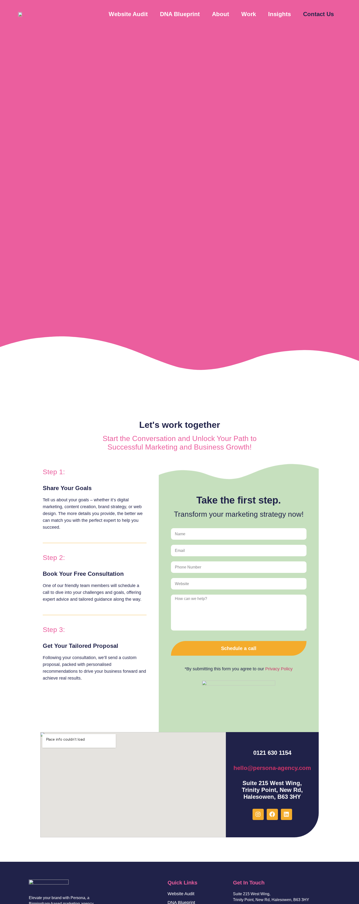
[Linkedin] (286, 814)
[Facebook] (272, 814)
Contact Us (318, 14)
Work (248, 14)
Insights (279, 14)
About (220, 14)
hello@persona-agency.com (272, 768)
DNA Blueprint (180, 14)
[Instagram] (258, 814)
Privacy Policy (279, 668)
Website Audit (128, 14)
